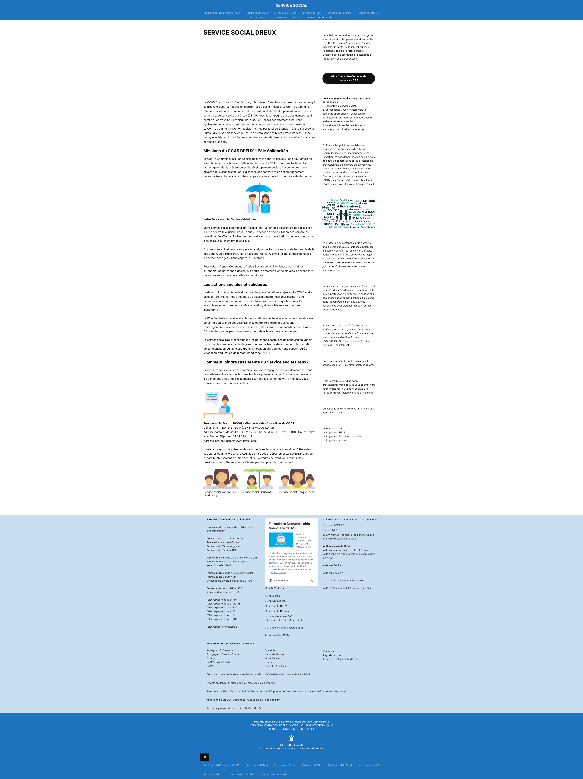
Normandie (271, 662)
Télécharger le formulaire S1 (222, 626)
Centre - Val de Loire (218, 661)
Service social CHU (312, 12)
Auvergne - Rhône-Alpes (220, 650)
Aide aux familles (333, 565)
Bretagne (211, 658)
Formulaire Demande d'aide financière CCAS (231, 557)
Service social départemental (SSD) (222, 12)
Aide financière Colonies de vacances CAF (348, 78)
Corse (209, 665)
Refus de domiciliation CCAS (223, 592)
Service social (291, 5)
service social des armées (248, 674)
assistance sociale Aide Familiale (289, 674)
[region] (259, 69)
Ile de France (272, 658)
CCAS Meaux (272, 595)
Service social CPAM (257, 12)
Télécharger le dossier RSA (221, 607)
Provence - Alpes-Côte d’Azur (340, 659)
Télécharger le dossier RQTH (222, 619)
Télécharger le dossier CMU (222, 615)
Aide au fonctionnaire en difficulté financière (348, 550)
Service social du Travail (340, 12)
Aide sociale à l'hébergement (263, 699)
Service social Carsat (285, 12)
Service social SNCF (368, 12)
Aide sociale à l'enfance (261, 682)
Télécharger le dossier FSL (221, 611)
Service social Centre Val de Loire (233, 219)
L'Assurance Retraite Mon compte (284, 620)
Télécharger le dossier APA (221, 599)
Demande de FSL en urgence (223, 546)
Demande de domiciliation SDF (224, 588)
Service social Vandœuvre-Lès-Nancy (220, 493)
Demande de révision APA (221, 550)
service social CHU (333, 364)
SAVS (247, 708)
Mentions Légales (291, 744)
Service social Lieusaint (256, 492)
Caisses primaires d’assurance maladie (344, 176)
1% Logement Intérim (334, 440)
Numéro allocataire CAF (278, 616)
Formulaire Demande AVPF (221, 576)
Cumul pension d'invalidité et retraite (343, 408)
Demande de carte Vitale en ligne (225, 538)
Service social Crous (260, 17)
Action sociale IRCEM (277, 635)
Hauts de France (274, 654)
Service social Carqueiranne (297, 492)
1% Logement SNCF (333, 432)
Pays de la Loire (332, 655)
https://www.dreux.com (241, 440)
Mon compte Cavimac (277, 611)
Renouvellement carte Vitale (222, 542)
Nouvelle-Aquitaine (276, 666)
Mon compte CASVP (276, 606)
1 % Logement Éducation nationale (343, 580)
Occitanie (328, 651)
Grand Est (270, 650)
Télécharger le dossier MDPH (223, 603)
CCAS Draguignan (275, 600)
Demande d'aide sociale (269, 721)
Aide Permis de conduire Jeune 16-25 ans (347, 587)
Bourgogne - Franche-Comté (223, 654)
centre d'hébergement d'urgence (327, 691)
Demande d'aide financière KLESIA (284, 627)
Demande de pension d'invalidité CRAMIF (230, 580)
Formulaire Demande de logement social (229, 572)
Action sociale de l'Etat (336, 546)
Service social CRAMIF (288, 17)
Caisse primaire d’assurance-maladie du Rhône (350, 519)
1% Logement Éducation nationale (341, 436)
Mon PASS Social (274, 588)
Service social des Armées (320, 17)
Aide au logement (333, 572)
